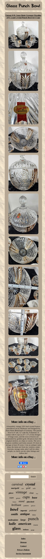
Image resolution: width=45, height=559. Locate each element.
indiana (26, 530)
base (34, 497)
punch (33, 518)
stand (21, 501)
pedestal (32, 510)
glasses (33, 506)
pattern (26, 506)
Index (23, 538)
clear (31, 493)
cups (26, 497)
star (22, 488)
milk (34, 488)
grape (32, 530)
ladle (12, 524)
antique (25, 514)
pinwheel (30, 502)
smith (14, 514)
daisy (34, 515)
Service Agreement (23, 554)
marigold (15, 488)
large (23, 519)
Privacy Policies (23, 550)
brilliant (16, 505)
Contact (23, 546)
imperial (24, 511)
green (18, 498)
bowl (14, 509)
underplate (13, 520)
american (24, 524)
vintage (21, 492)
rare (11, 497)
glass (16, 528)
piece (11, 493)
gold (28, 488)
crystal (30, 484)
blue (37, 493)
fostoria (36, 525)
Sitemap (23, 542)
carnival (17, 484)
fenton (14, 502)
